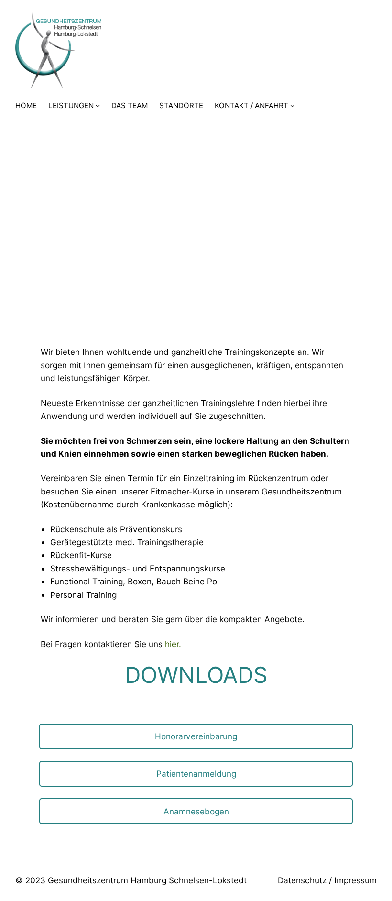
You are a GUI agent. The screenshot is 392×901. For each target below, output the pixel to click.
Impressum (355, 880)
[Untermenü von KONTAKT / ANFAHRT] (292, 105)
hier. (173, 644)
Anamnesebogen (196, 811)
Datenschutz (302, 880)
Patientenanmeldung (196, 774)
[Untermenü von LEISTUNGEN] (98, 105)
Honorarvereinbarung (196, 736)
